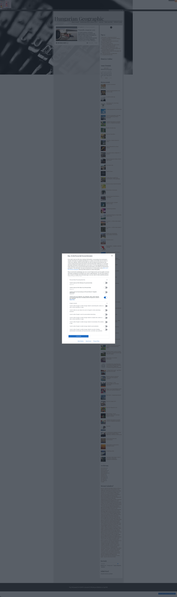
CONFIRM (78, 336)
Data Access (88, 341)
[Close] (112, 256)
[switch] (105, 283)
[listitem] (88, 280)
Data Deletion (81, 341)
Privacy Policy (96, 341)
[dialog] (88, 298)
